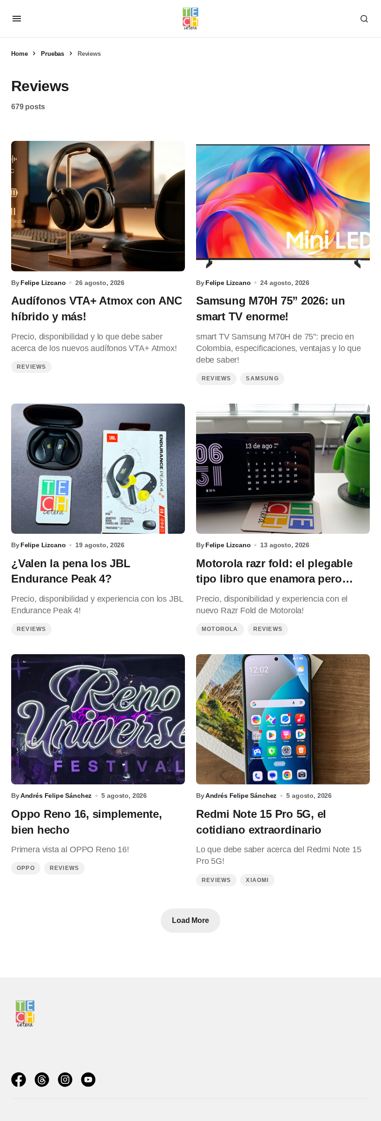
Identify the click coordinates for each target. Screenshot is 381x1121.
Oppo (26, 868)
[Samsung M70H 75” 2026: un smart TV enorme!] (283, 206)
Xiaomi (257, 880)
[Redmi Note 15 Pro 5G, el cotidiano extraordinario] (283, 719)
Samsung (262, 378)
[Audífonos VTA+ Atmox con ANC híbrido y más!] (98, 206)
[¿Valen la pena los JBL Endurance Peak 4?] (98, 469)
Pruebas (52, 53)
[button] (16, 18)
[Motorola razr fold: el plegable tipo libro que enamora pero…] (283, 469)
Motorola (220, 629)
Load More (190, 920)
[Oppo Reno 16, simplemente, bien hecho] (98, 719)
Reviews (31, 367)
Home (19, 53)
